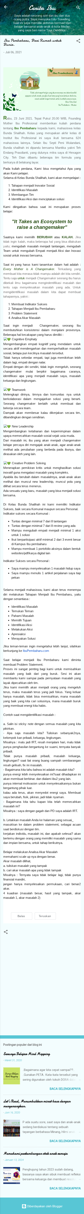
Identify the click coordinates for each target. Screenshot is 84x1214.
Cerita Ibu (42, 7)
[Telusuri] (78, 8)
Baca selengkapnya (65, 1089)
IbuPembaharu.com (36, 650)
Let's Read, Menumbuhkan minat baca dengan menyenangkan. (36, 1104)
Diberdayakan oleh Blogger (45, 1206)
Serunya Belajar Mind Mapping (26, 1053)
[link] (21, 916)
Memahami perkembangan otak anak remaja (35, 1153)
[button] (78, 41)
